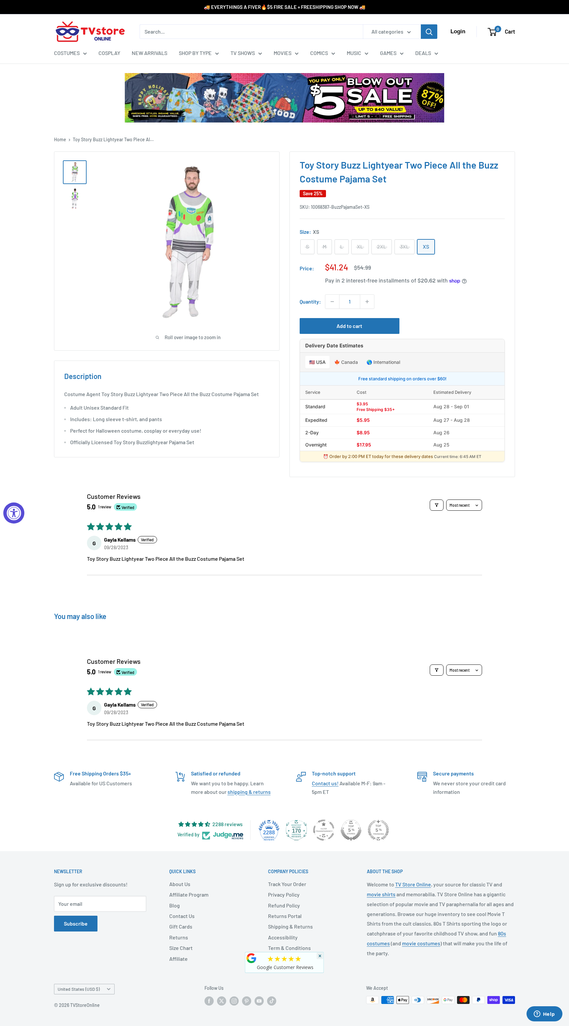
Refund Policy (284, 905)
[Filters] (437, 505)
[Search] (429, 31)
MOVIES (282, 53)
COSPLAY (109, 53)
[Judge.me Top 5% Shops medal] (351, 830)
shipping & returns (249, 792)
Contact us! (325, 783)
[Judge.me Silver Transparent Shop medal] (323, 830)
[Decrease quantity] (332, 302)
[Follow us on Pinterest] (246, 1000)
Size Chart (181, 948)
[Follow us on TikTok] (271, 1000)
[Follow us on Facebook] (209, 1000)
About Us (179, 884)
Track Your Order (287, 884)
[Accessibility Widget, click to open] (13, 513)
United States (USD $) (79, 989)
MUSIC (354, 53)
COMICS (319, 53)
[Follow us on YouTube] (259, 1000)
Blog (174, 905)
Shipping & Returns (290, 926)
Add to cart (349, 326)
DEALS (423, 53)
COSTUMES (67, 53)
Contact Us (182, 916)
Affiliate (178, 959)
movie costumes (421, 943)
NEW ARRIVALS (149, 53)
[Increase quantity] (367, 302)
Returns (178, 937)
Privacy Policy (284, 894)
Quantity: (310, 301)
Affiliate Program (188, 894)
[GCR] (251, 958)
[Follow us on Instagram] (234, 1000)
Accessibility (283, 937)
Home (60, 139)
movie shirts (381, 894)
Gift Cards (180, 926)
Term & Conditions (289, 948)
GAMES (388, 53)
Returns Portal (285, 916)
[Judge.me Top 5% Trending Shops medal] (378, 830)
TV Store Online (413, 884)
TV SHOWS (242, 53)
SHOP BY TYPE (195, 53)
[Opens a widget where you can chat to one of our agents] (544, 1014)
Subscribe (76, 923)
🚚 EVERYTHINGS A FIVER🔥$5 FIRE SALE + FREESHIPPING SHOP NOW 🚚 (285, 7)
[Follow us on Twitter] (221, 1000)
